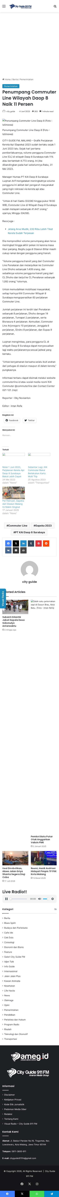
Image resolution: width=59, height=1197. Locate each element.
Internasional (10, 971)
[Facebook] (8, 543)
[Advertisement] (29, 46)
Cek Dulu (8, 937)
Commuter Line (17, 525)
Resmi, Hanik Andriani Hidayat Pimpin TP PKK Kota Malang (43, 871)
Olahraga (8, 1000)
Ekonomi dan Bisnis (14, 947)
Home (7, 79)
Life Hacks (9, 990)
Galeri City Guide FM (14, 957)
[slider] (18, 898)
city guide (10, 111)
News (7, 995)
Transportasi (10, 1039)
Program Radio (11, 1024)
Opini (6, 1005)
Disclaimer (9, 1095)
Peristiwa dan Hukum (15, 1019)
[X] (16, 543)
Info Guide (9, 966)
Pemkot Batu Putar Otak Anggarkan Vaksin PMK (42, 839)
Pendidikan (9, 1015)
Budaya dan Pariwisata (16, 928)
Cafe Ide (8, 932)
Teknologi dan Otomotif (16, 1034)
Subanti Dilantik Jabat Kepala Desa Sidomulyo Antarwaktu (13, 621)
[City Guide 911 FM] (20, 6)
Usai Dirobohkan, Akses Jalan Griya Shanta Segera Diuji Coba (13, 873)
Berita (15, 79)
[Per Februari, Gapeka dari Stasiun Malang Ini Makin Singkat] (13, 493)
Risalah (7, 1029)
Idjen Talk (9, 961)
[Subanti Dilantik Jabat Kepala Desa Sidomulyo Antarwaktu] (15, 607)
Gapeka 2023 (43, 525)
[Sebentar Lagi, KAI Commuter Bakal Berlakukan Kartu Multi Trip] (39, 459)
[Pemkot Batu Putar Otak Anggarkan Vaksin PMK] (44, 717)
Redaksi (8, 1114)
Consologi (9, 942)
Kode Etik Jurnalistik (14, 1104)
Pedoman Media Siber (15, 1109)
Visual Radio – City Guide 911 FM (20, 1123)
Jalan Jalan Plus (12, 976)
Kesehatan (9, 986)
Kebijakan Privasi (12, 1099)
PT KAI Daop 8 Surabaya (30, 532)
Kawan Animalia (12, 981)
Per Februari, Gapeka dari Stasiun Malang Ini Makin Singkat (13, 503)
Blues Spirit (10, 923)
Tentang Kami (11, 1119)
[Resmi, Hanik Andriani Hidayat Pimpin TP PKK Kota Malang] (44, 858)
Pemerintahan (26, 79)
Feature (8, 952)
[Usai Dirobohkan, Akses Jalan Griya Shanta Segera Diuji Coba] (15, 858)
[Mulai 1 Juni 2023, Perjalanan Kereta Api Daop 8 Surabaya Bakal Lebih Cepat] (13, 459)
